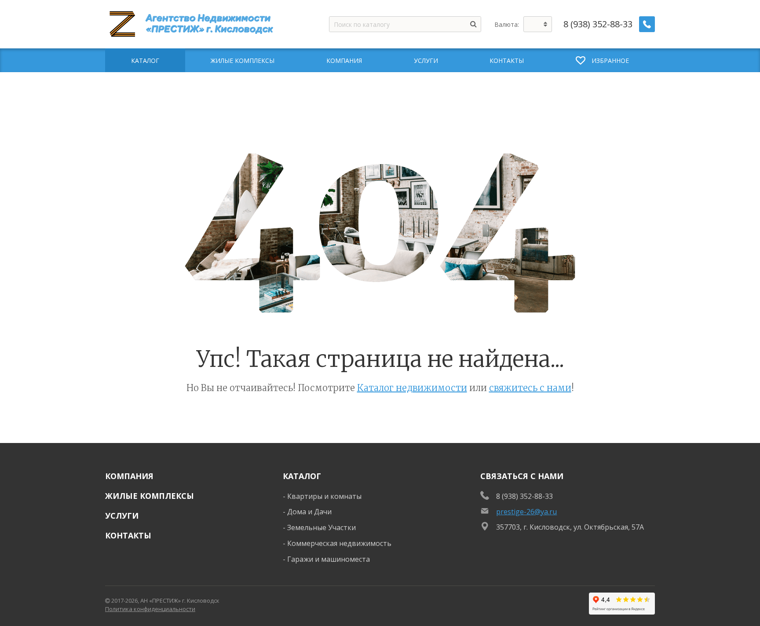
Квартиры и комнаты (324, 496)
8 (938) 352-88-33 (597, 24)
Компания (129, 476)
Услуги (122, 515)
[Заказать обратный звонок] (647, 24)
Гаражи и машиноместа (328, 559)
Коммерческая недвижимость (339, 543)
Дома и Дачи (309, 511)
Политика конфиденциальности (150, 609)
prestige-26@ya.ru (526, 511)
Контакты (128, 535)
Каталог (302, 476)
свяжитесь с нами (530, 387)
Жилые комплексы (149, 496)
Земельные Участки (321, 527)
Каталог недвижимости (412, 387)
